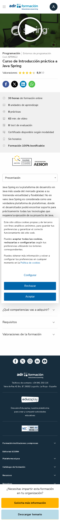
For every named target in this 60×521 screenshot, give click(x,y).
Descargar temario (30, 514)
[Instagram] (30, 362)
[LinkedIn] (37, 362)
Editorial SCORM (10, 451)
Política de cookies (30, 262)
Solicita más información (30, 503)
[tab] (30, 310)
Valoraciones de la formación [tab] (21, 334)
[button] (30, 31)
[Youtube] (44, 362)
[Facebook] (15, 362)
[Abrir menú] (4, 7)
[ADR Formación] (23, 7)
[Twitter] (22, 362)
